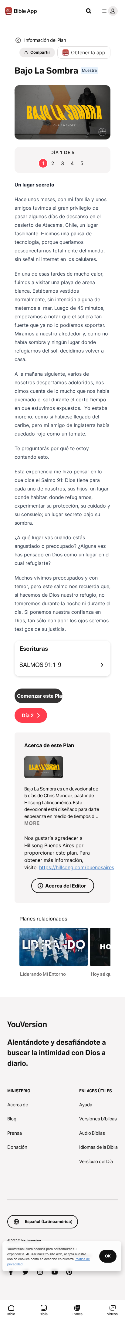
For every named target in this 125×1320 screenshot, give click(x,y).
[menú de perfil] (108, 11)
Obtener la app (88, 52)
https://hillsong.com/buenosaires (76, 867)
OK (108, 1255)
